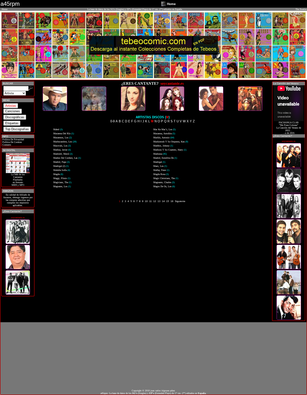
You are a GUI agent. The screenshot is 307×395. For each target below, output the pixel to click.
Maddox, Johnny (163, 145)
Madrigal (159, 162)
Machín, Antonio (163, 137)
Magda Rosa (161, 174)
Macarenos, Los (62, 137)
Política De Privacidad (13, 139)
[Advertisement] (153, 355)
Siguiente (180, 201)
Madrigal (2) (61, 166)
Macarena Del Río (63, 133)
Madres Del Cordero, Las (67, 158)
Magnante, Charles (164, 182)
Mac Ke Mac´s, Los (164, 129)
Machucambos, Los (65, 141)
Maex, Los (160, 166)
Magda (58, 174)
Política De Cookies (12, 142)
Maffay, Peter (161, 170)
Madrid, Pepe (61, 162)
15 (167, 201)
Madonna (160, 153)
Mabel (58, 129)
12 (154, 201)
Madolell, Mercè (62, 153)
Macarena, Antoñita (164, 133)
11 (150, 201)
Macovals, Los (62, 145)
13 (159, 201)
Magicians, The (62, 182)
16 (172, 201)
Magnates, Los (62, 186)
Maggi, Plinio (61, 178)
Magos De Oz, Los (164, 186)
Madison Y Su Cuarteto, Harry (169, 149)
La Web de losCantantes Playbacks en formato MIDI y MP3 (18, 179)
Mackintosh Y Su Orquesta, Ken (170, 141)
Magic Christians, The (165, 178)
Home (4, 9)
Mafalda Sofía (61, 170)
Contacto (6, 144)
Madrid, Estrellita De (165, 158)
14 (163, 201)
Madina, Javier (62, 149)
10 (146, 201)
